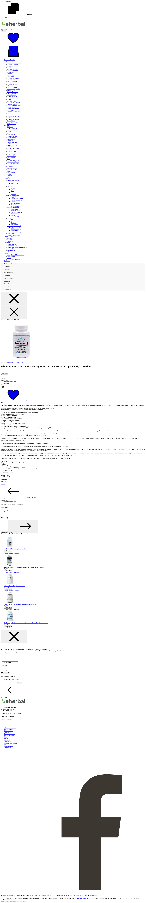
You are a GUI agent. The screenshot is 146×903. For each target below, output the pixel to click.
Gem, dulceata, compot (13, 153)
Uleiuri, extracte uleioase (14, 118)
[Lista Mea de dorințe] (13, 44)
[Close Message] (14, 298)
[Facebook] (74, 892)
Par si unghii (10, 110)
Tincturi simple (11, 121)
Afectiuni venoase (12, 101)
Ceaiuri (9, 258)
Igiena (9, 218)
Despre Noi (7, 740)
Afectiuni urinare (11, 79)
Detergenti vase (11, 248)
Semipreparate (11, 165)
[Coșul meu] (13, 57)
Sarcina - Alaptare (12, 87)
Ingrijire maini (14, 209)
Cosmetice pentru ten (13, 195)
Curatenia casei (11, 250)
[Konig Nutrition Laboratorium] (4, 377)
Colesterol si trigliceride (13, 89)
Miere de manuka (12, 168)
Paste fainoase (11, 134)
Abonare (19, 682)
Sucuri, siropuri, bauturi (13, 259)
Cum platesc (7, 747)
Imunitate (9, 67)
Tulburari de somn (12, 104)
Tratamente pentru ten (16, 200)
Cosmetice (7, 178)
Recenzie (4, 665)
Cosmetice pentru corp (13, 207)
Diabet (9, 99)
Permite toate (4, 901)
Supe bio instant (11, 151)
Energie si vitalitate (12, 81)
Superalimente (11, 154)
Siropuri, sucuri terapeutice (14, 119)
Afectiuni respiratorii (12, 64)
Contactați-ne (7, 732)
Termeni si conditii (9, 735)
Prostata (9, 73)
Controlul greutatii (12, 90)
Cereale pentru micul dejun (14, 145)
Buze (12, 191)
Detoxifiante (10, 72)
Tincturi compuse (12, 122)
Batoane (9, 146)
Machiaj (9, 186)
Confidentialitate (8, 746)
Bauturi (6, 253)
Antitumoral (10, 61)
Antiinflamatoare (11, 95)
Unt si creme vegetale (13, 148)
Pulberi (9, 143)
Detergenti (7, 242)
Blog (5, 737)
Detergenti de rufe (12, 244)
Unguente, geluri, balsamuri (14, 116)
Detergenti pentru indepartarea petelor (17, 247)
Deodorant (13, 223)
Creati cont (7, 19)
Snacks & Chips (11, 156)
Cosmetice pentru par (13, 180)
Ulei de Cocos (14, 128)
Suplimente (7, 114)
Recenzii (3, 484)
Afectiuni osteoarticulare (13, 82)
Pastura (9, 174)
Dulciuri (9, 131)
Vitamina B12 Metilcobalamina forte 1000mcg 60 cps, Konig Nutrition (24, 567)
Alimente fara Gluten (13, 162)
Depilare (13, 215)
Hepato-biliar (10, 66)
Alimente (6, 125)
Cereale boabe (11, 149)
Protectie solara (11, 233)
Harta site (6, 738)
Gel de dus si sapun (16, 229)
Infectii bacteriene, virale (14, 105)
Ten (12, 192)
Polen (8, 171)
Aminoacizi (10, 76)
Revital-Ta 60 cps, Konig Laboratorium (15, 549)
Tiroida (9, 98)
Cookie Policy (82, 898)
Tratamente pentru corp (17, 212)
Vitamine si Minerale (13, 86)
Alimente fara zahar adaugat (14, 160)
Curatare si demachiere (17, 198)
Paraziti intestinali (12, 107)
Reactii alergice (11, 93)
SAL (5, 744)
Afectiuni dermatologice (13, 78)
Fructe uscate (10, 140)
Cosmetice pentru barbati (14, 226)
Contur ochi (14, 201)
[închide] (14, 636)
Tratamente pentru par (16, 185)
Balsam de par (14, 183)
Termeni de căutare (9, 729)
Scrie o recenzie (11, 381)
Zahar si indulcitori (12, 130)
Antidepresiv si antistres (13, 102)
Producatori (7, 261)
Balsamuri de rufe (12, 245)
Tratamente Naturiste (9, 60)
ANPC (6, 749)
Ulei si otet (10, 127)
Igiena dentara (14, 224)
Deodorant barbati (15, 227)
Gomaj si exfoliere (16, 217)
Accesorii (13, 194)
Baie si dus (14, 220)
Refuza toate (22, 901)
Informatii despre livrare (10, 743)
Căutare (3, 31)
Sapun (12, 221)
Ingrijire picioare (15, 210)
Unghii (13, 188)
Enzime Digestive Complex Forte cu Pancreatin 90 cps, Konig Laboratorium (26, 623)
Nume (3, 659)
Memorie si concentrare (13, 111)
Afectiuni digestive (12, 69)
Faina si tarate (11, 157)
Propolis (9, 175)
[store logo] (13, 27)
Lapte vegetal (11, 256)
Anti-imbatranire (15, 203)
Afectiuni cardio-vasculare (14, 63)
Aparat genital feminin (13, 108)
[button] (8, 553)
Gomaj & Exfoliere (16, 206)
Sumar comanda (6, 662)
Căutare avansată (8, 731)
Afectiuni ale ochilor (12, 84)
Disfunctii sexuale (12, 96)
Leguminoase (11, 139)
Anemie (9, 113)
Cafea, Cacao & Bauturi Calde (15, 255)
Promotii (6, 252)
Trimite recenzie (5, 673)
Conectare (6, 17)
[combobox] (8, 29)
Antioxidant (10, 75)
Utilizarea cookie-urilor (10, 728)
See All (10, 532)
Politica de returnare (9, 734)
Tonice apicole (11, 172)
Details (2, 402)
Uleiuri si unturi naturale (13, 235)
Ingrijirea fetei (14, 230)
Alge (8, 133)
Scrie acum (4, 507)
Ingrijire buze (14, 197)
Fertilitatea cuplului (12, 70)
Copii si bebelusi (8, 236)
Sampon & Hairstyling (17, 232)
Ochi (12, 189)
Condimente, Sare (12, 142)
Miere (9, 177)
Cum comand (7, 741)
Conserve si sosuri (12, 136)
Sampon (13, 181)
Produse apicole (8, 166)
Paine (8, 159)
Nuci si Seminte (11, 137)
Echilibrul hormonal (12, 92)
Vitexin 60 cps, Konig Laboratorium (14, 586)
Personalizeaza (13, 901)
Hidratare (13, 204)
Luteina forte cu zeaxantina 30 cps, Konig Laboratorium (20, 604)
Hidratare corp (15, 213)
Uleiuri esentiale (11, 124)
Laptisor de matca (12, 169)
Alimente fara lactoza (13, 163)
